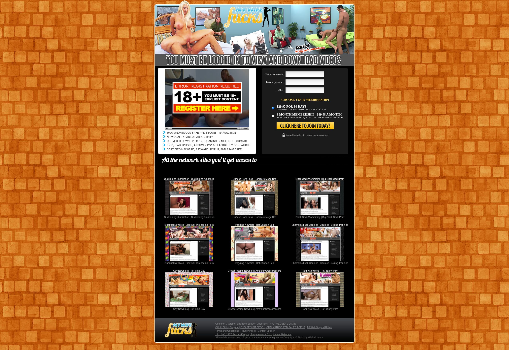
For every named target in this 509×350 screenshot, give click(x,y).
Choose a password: (274, 82)
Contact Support (266, 330)
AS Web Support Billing (319, 327)
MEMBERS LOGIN (286, 323)
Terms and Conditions (227, 330)
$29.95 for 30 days (292, 106)
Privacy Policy (248, 330)
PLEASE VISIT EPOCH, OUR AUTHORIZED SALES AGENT (272, 327)
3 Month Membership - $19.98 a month (309, 114)
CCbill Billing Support (227, 327)
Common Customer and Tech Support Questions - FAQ (244, 323)
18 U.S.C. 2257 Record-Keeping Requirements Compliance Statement (253, 334)
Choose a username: (274, 74)
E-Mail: (280, 90)
